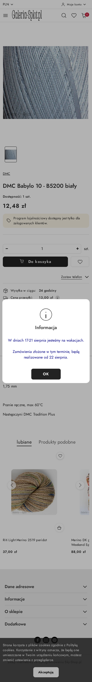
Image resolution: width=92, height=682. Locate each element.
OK (46, 374)
